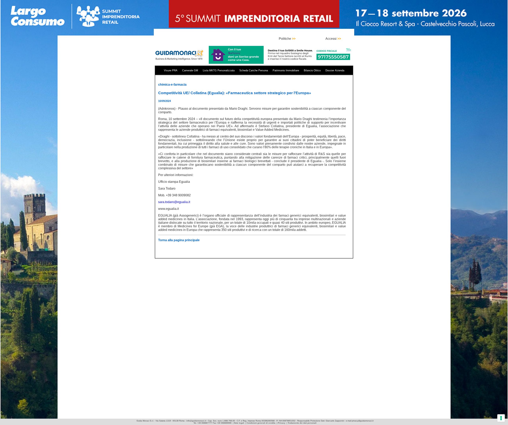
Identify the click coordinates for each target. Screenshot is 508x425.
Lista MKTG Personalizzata (219, 70)
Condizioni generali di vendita (261, 423)
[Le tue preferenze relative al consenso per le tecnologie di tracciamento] (501, 418)
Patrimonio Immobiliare (286, 70)
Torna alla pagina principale (179, 240)
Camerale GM (190, 70)
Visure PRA (170, 70)
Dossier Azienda (334, 70)
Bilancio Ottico (312, 70)
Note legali (239, 423)
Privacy (281, 423)
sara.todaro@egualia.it (174, 202)
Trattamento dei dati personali (302, 423)
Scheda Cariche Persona (253, 70)
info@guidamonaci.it (196, 421)
